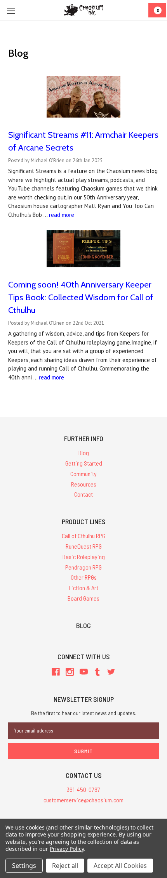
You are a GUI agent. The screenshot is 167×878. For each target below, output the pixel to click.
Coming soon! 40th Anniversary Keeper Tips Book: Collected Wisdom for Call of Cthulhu (80, 297)
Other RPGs (84, 577)
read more (61, 214)
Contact (83, 494)
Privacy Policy (67, 848)
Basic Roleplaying (84, 556)
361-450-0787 (83, 789)
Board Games (83, 598)
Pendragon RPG (83, 567)
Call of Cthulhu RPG (83, 535)
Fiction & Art (83, 587)
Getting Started (83, 463)
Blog (83, 452)
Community (83, 473)
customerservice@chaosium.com (83, 800)
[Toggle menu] (10, 10)
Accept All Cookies (120, 865)
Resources (83, 484)
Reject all (65, 865)
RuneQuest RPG (84, 546)
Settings (24, 865)
